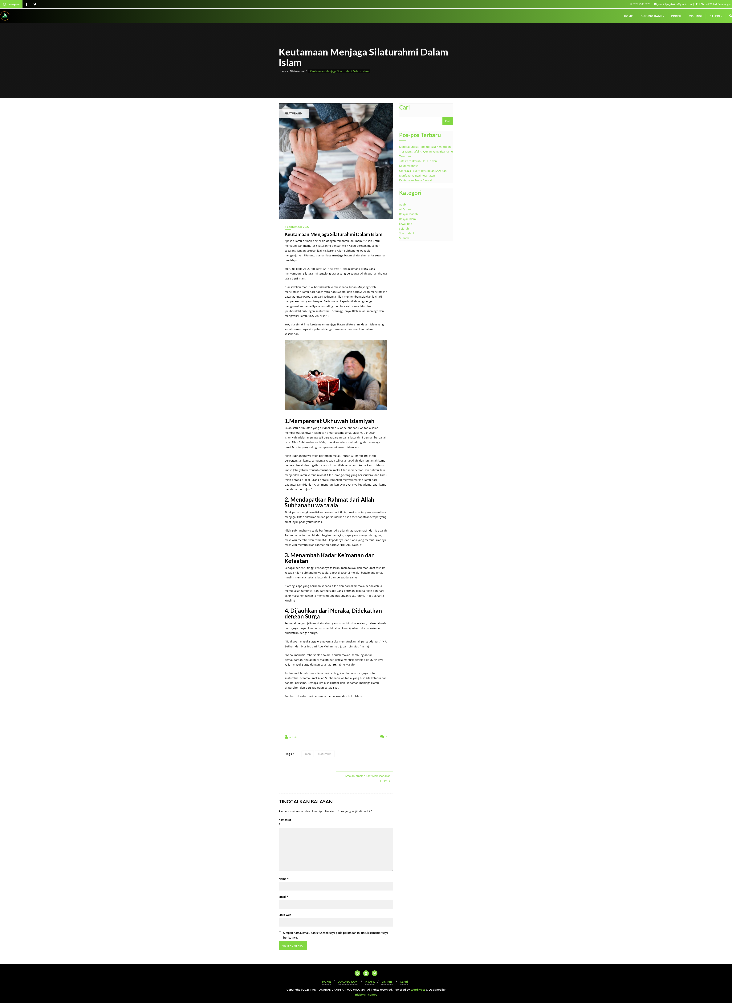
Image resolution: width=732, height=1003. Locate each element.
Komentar (285, 822)
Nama (284, 879)
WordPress (418, 989)
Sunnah (404, 238)
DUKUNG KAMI (348, 981)
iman (307, 754)
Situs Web (285, 915)
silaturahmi (325, 754)
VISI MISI (387, 981)
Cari (404, 107)
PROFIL (370, 981)
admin (293, 737)
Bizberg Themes (366, 994)
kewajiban (405, 224)
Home (282, 71)
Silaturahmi (297, 71)
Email (283, 897)
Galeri (404, 981)
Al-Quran (405, 209)
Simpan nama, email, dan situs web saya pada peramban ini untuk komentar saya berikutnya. (335, 935)
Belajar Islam (407, 219)
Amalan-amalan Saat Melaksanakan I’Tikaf (368, 778)
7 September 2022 (297, 227)
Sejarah (404, 228)
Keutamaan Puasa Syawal (415, 180)
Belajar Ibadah (408, 214)
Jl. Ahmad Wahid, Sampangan (714, 4)
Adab (402, 204)
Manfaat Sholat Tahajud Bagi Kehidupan (425, 147)
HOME (326, 981)
